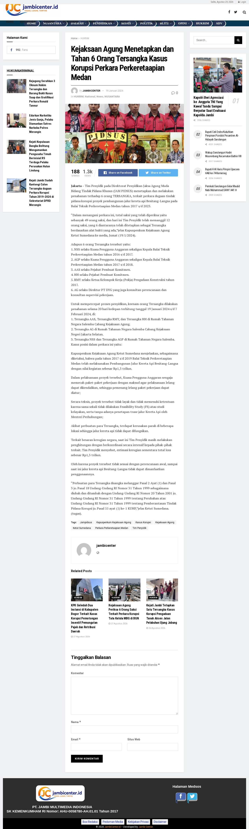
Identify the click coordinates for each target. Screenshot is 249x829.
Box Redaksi (90, 821)
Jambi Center (146, 826)
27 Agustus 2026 (81, 636)
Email (76, 739)
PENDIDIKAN (70, 22)
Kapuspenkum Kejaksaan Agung (113, 522)
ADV (170, 22)
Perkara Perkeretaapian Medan (111, 528)
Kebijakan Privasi (138, 821)
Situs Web (133, 739)
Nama (76, 722)
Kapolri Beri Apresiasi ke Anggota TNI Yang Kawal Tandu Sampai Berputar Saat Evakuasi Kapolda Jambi (210, 106)
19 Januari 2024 (114, 90)
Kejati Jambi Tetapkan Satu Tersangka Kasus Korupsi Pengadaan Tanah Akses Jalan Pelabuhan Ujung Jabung (161, 614)
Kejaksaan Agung (164, 522)
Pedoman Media (113, 821)
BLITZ (124, 22)
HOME (10, 22)
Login (243, 2)
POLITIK (109, 22)
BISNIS (91, 22)
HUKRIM (157, 22)
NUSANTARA (27, 22)
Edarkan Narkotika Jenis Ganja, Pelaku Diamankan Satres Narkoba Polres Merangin (41, 124)
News (99, 96)
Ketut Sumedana (82, 528)
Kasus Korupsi (143, 522)
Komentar (77, 673)
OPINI (139, 22)
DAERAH (49, 22)
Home (74, 38)
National (90, 96)
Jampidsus (86, 522)
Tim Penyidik (139, 528)
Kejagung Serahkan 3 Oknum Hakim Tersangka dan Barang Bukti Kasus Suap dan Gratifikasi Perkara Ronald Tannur (42, 93)
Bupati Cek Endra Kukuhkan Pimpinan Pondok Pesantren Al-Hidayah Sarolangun (222, 135)
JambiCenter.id (112, 826)
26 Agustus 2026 (156, 628)
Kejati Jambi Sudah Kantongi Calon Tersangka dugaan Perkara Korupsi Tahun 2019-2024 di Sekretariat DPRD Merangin (41, 193)
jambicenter (91, 90)
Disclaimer (160, 821)
